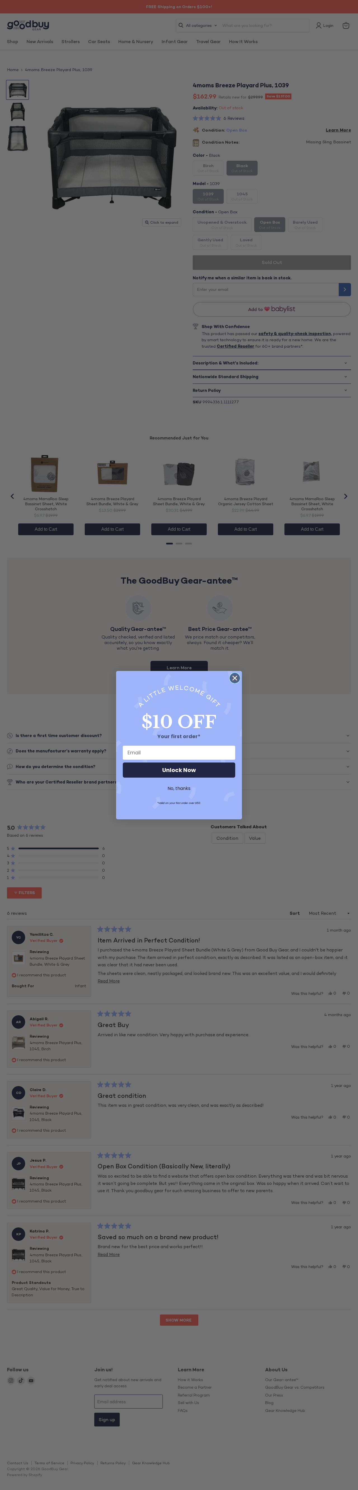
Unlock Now (179, 770)
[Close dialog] (235, 678)
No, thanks (179, 788)
